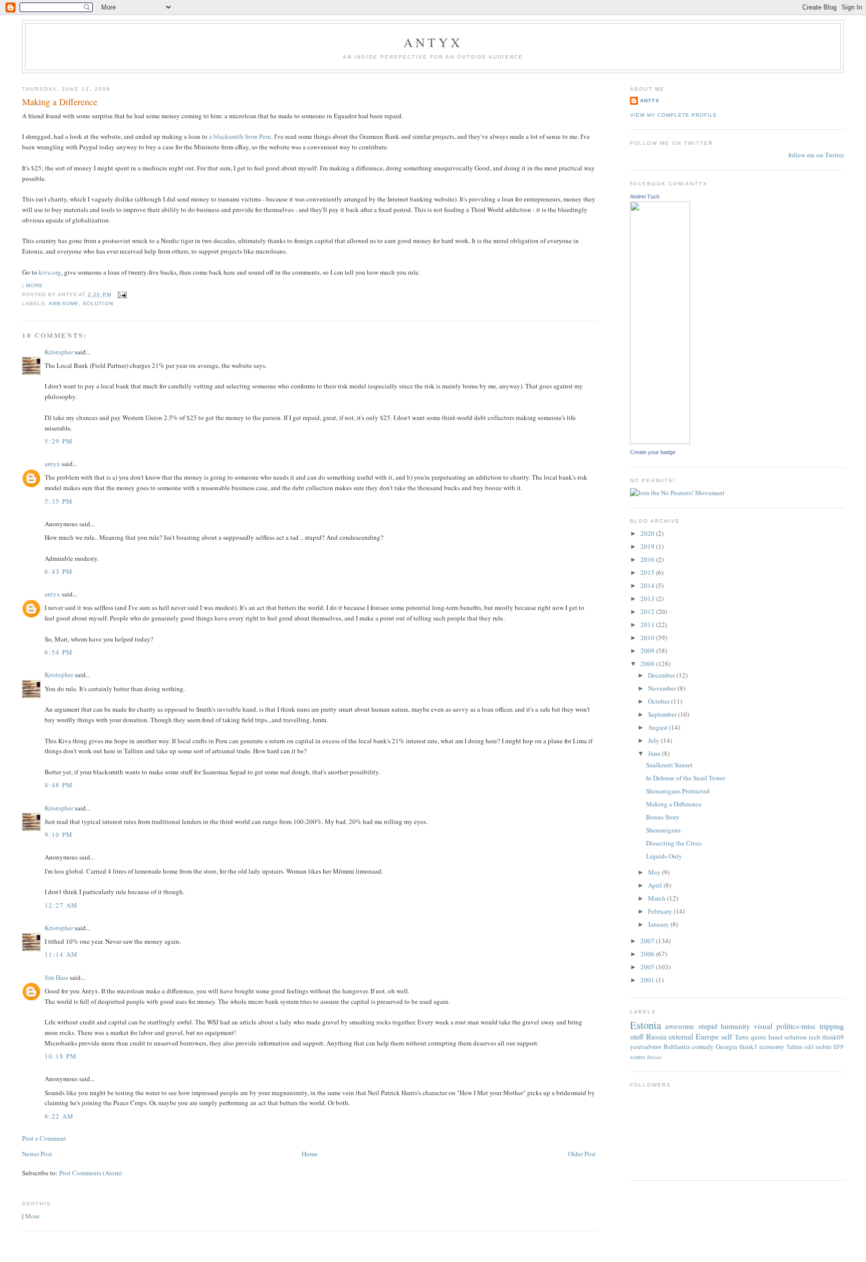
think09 (833, 1036)
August (658, 727)
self (726, 1036)
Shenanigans (663, 829)
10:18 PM (61, 1056)
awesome (64, 303)
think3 (748, 1046)
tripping (831, 1026)
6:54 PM (59, 652)
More (34, 285)
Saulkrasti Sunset (669, 764)
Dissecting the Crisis (674, 843)
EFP (838, 1046)
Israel (775, 1036)
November (663, 688)
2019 (648, 546)
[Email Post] (121, 294)
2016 (648, 559)
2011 (648, 624)
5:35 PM (59, 501)
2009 (648, 650)
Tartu (742, 1036)
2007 (648, 940)
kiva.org (50, 272)
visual (763, 1026)
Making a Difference (59, 102)
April (656, 885)
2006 (648, 953)
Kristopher (59, 351)
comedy (703, 1046)
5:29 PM (59, 441)
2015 (648, 572)
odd (808, 1046)
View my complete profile (673, 115)
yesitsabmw (646, 1046)
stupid (707, 1026)
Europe (707, 1036)
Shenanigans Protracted (678, 790)
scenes (637, 1057)
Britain (654, 1057)
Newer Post (37, 1153)
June (655, 753)
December (662, 675)
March (657, 898)
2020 (648, 533)
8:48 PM (59, 784)
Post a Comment (44, 1138)
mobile (823, 1046)
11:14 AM (61, 954)
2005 (648, 966)
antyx (52, 463)
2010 (648, 637)
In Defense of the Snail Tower (685, 777)
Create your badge (653, 452)
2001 (648, 979)
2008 (648, 663)
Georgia (726, 1046)
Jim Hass (56, 977)
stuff (636, 1036)
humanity (735, 1026)
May (655, 872)
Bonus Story (663, 816)
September (663, 714)
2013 (648, 598)
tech (814, 1036)
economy (771, 1046)
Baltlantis (677, 1046)
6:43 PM (59, 571)
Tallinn (794, 1046)
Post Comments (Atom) (90, 1172)
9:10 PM (59, 834)
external (681, 1036)
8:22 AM (59, 1116)
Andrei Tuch (645, 196)
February (661, 911)
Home (310, 1153)
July (654, 740)
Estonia (645, 1025)
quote (758, 1036)
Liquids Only (664, 856)
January (659, 924)
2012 (648, 611)
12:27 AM (61, 905)
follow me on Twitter (816, 154)
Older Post (582, 1153)
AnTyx (433, 42)
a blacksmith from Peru (240, 136)
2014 (648, 585)
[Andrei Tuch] (660, 441)
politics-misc (796, 1026)
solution (98, 303)
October (659, 701)
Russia (656, 1036)
